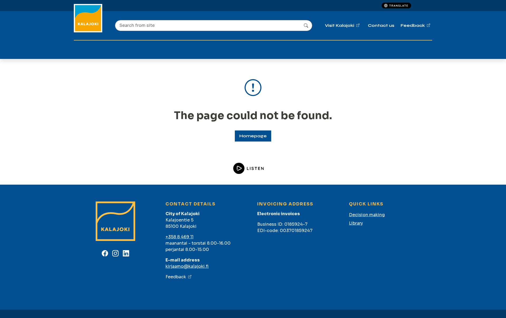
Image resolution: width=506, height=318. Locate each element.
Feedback (176, 277)
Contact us (381, 25)
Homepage (253, 135)
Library (356, 223)
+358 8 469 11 (179, 237)
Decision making (367, 215)
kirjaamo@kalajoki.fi (187, 266)
